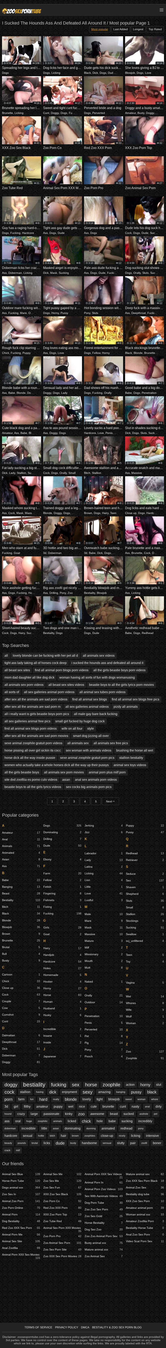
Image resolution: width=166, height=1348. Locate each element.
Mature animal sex (145, 1174)
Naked (104, 981)
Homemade (62, 974)
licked (72, 1121)
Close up (130, 513)
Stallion (21, 472)
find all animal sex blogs (89, 699)
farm (21, 1099)
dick (52, 1092)
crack (7, 1150)
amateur (42, 1106)
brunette (108, 1106)
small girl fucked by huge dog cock (80, 721)
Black (87, 72)
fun (32, 1099)
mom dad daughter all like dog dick (29, 677)
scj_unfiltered (145, 940)
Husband (62, 1008)
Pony (87, 313)
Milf (104, 947)
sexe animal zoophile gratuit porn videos (33, 743)
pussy (136, 1092)
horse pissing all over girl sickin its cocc (32, 750)
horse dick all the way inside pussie (29, 757)
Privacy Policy (66, 1327)
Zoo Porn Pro (62, 1236)
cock (9, 1092)
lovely (86, 1099)
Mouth (104, 961)
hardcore (10, 1135)
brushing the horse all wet (134, 750)
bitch (52, 1135)
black (151, 1092)
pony (141, 1128)
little (44, 1128)
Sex (145, 880)
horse (91, 1084)
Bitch (87, 472)
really (56, 1099)
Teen (113, 513)
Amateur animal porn (145, 1207)
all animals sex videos (99, 655)
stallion (25, 1092)
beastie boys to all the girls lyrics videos (32, 787)
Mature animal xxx (104, 1249)
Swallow (145, 934)
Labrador (104, 853)
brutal (35, 1143)
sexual (27, 1135)
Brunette (7, 113)
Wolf (145, 1016)
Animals (21, 846)
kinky (68, 1114)
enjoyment (69, 1092)
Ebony (62, 859)
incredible (28, 1128)
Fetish (62, 886)
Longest (138, 29)
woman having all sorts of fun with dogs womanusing (97, 677)
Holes (32, 592)
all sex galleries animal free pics (27, 721)
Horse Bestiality (104, 1222)
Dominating (62, 832)
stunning (91, 1128)
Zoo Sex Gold (104, 1216)
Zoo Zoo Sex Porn (104, 1209)
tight (100, 1099)
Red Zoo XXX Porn (62, 1207)
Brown (88, 513)
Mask (53, 272)
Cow (21, 1008)
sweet (128, 1099)
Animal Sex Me (62, 1174)
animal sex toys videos (130, 765)
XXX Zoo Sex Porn (145, 1201)
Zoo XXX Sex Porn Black (145, 1180)
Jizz (104, 832)
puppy (58, 1106)
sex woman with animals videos (88, 750)
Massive (136, 472)
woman (141, 1099)
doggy (10, 1084)
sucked (128, 1114)
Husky (62, 1015)
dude (60, 1143)
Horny (55, 313)
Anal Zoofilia (21, 1247)
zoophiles (89, 1135)
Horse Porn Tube (21, 1180)
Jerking (104, 825)
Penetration (149, 392)
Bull (21, 953)
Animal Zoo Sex (145, 1187)
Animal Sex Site (21, 1241)
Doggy (55, 113)
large (34, 1114)
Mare (23, 313)
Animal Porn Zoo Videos (104, 1189)
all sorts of (11, 692)
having (40, 1092)
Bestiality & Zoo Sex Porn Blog (117, 1327)
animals (57, 1121)
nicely (122, 1135)
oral (18, 1121)
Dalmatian (21, 1035)
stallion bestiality (131, 757)
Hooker (62, 981)
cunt (123, 1106)
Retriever (145, 860)
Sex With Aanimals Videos (104, 1196)
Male (104, 914)
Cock (128, 232)
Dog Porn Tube (104, 1202)
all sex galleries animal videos (87, 706)
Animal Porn (21, 1214)
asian (66, 779)
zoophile (111, 1084)
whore (154, 1099)
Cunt (46, 113)
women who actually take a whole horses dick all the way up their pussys (56, 765)
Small (72, 472)
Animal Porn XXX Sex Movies (21, 1255)
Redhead (147, 633)
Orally (137, 272)
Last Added (120, 29)
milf (18, 1150)
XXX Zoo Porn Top (62, 1214)
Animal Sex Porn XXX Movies (62, 1228)
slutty (121, 1143)
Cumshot (21, 1014)
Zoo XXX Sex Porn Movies (62, 1256)
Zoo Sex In (21, 1194)
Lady (64, 392)
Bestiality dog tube (145, 1194)
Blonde (138, 352)
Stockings (145, 920)
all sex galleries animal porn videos (49, 692)
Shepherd (145, 893)
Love (148, 72)
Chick (5, 352)
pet (155, 1113)
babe (112, 1121)
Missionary (104, 954)
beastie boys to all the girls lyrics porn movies (121, 684)
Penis (109, 433)
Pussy (64, 313)
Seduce (145, 873)
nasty (135, 1106)
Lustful (104, 900)
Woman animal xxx (145, 1214)
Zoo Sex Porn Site (62, 1249)
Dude (111, 72)
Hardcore (28, 232)
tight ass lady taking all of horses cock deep (35, 663)
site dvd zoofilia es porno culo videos (30, 779)
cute (94, 1106)
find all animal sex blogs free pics (135, 699)
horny (145, 1084)
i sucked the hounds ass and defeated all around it (107, 663)
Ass (45, 232)
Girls (62, 927)
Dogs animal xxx (21, 1187)
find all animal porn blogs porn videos (61, 670)
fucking (58, 1084)
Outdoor (33, 313)
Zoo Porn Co (62, 1201)
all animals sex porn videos (24, 684)
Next (109, 801)
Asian (21, 859)
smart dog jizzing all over (91, 736)
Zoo (74, 513)
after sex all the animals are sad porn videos (35, 699)
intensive (152, 1135)
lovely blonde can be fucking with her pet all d (45, 655)
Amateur (130, 113)
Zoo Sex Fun (62, 1187)
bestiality (34, 1085)
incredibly (145, 1121)
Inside (62, 1042)
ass (7, 1121)
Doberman (15, 272)
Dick (95, 72)
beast (114, 1114)
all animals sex (78, 743)
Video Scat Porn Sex (145, 1241)
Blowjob (130, 72)
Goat (17, 553)
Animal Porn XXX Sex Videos (104, 1174)
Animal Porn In (104, 1182)
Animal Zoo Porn (21, 1201)
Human (62, 1001)
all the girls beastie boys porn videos (119, 670)
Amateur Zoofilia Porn (145, 1221)
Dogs (5, 72)
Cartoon (21, 974)
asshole (143, 1113)
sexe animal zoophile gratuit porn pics (87, 757)
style (90, 728)
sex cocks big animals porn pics (89, 787)
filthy (27, 1106)
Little (104, 886)
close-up (107, 1135)
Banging (21, 886)
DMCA (85, 1327)
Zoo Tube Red (62, 1221)
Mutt (104, 967)
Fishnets (62, 900)
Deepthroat (138, 313)
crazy (21, 1114)
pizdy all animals (126, 706)
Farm (62, 873)
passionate (51, 1114)
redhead (126, 1128)
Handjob (62, 954)
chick (86, 1121)
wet (70, 1106)
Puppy (26, 352)
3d (44, 553)
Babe (11, 392)
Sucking (121, 72)
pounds (22, 1143)
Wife (145, 1009)
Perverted (98, 113)
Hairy (105, 513)
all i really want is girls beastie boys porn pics (36, 714)
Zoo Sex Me (62, 1180)
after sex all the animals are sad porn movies (36, 736)
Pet (104, 1036)
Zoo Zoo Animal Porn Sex (104, 1236)
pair (133, 1143)
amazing (104, 1092)
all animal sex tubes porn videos (102, 692)
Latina (104, 866)
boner (157, 1143)
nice (82, 1106)
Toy (145, 961)
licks (47, 1143)
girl (16, 1106)
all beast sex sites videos (66, 684)
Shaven (145, 887)
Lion (104, 880)
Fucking (74, 113)
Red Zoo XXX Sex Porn (21, 1227)
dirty (158, 1106)
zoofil (144, 1143)
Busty (140, 113)
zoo (81, 1114)
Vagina (145, 982)
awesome (97, 1114)
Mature (104, 940)
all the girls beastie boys (21, 772)
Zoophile (145, 1058)
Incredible (62, 1029)
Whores (145, 1003)
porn (8, 1099)
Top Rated (155, 29)
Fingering (62, 893)
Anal (21, 839)
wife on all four (72, 728)
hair (63, 1135)
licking (135, 1135)
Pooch (118, 433)
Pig (104, 1042)
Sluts (145, 272)
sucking (127, 1121)
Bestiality (89, 592)
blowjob (114, 1099)
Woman (145, 1023)
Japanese (62, 1056)
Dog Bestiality (21, 1221)
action (130, 1084)
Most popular (99, 29)
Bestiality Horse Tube (145, 1227)
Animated (21, 852)
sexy (88, 1092)
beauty (8, 1143)
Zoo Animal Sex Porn (62, 1242)
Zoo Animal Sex (104, 1256)
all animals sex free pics (111, 743)
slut (158, 1084)
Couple (21, 1001)
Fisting (62, 906)
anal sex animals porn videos (96, 779)
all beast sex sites (17, 670)
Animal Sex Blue (21, 1174)
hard (43, 1099)
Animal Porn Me (21, 1234)
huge (29, 1121)
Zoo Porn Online (21, 1207)
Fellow (96, 352)
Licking (55, 72)
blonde (71, 1099)
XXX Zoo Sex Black (62, 1194)
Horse (62, 995)
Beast (21, 893)
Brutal (21, 947)
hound (8, 1113)
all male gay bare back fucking (95, 714)
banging (120, 1092)
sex (75, 1084)
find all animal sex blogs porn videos (30, 728)
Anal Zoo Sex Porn (145, 1234)
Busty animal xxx (104, 1242)
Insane (62, 1035)
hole (100, 1121)
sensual (107, 1143)
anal (147, 1106)
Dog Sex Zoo (104, 1229)
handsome (89, 1143)
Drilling (53, 592)
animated (108, 1128)
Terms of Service (38, 1327)
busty (73, 1143)
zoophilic (43, 1121)
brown (75, 1135)
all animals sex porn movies (64, 772)
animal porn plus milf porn (107, 772)
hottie (41, 1135)
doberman (10, 1128)
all (6, 655)
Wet (145, 996)
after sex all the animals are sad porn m (32, 706)
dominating (73, 1128)
